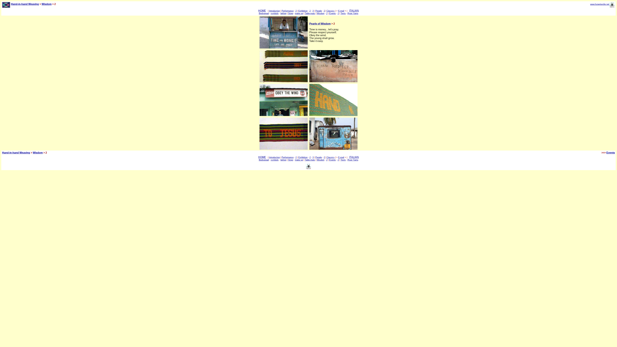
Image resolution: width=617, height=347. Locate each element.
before (283, 13)
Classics (330, 11)
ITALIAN (354, 10)
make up (299, 13)
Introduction (274, 11)
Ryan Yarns (353, 13)
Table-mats (310, 13)
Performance (288, 11)
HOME (262, 10)
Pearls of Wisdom (320, 23)
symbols (275, 13)
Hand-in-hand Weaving (16, 152)
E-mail (341, 11)
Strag (290, 13)
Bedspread (264, 13)
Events (332, 13)
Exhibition (303, 11)
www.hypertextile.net (599, 4)
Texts (343, 13)
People (318, 11)
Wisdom (47, 4)
